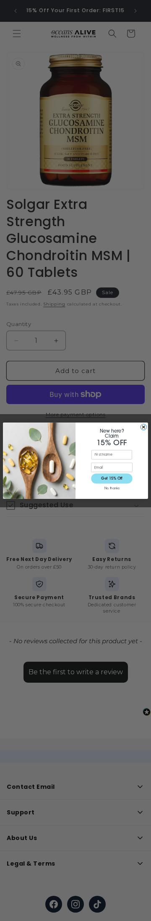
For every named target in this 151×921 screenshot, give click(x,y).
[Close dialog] (143, 427)
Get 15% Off (111, 478)
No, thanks (111, 488)
